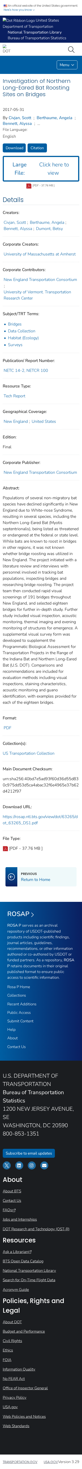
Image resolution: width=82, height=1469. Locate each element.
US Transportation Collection (28, 753)
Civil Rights (12, 1340)
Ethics (8, 1350)
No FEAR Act (14, 1378)
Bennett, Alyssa (17, 123)
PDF (7, 728)
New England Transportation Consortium (40, 279)
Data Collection (21, 331)
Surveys (15, 345)
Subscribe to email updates (29, 1153)
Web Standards (16, 1426)
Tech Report (14, 396)
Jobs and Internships (20, 1219)
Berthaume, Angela (54, 118)
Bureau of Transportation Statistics (37, 38)
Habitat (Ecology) (23, 338)
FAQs (7, 1210)
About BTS (12, 1191)
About (12, 1038)
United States (44, 421)
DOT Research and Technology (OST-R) (36, 1229)
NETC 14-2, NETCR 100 (26, 370)
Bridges (15, 324)
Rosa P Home (18, 987)
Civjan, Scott (20, 118)
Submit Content (20, 1021)
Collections (16, 995)
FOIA (7, 1359)
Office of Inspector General (25, 1388)
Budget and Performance (24, 1331)
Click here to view (41, 169)
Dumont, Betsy (49, 228)
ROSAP (18, 914)
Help (11, 1029)
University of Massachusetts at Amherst (40, 254)
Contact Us (16, 1046)
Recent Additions (21, 1004)
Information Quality (19, 1369)
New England (16, 421)
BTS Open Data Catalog (23, 1261)
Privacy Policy (14, 1397)
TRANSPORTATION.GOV (20, 1462)
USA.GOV (51, 1462)
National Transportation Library (29, 1270)
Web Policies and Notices (24, 1416)
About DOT (12, 1322)
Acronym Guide (16, 1289)
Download (14, 148)
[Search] (72, 49)
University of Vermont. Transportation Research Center (37, 295)
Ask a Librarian (15, 1251)
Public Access (19, 1012)
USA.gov (10, 1407)
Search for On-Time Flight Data (29, 1280)
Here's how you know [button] (18, 10)
